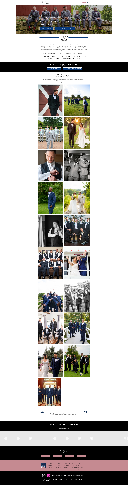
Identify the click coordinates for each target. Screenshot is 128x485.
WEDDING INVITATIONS (76, 56)
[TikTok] (49, 480)
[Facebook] (44, 480)
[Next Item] (125, 438)
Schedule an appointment (48, 53)
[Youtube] (42, 480)
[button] (59, 3)
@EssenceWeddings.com (77, 475)
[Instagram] (47, 480)
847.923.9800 (62, 475)
